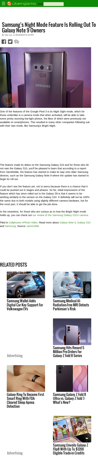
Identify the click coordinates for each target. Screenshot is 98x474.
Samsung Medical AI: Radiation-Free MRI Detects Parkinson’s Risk (71, 304)
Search (40, 3)
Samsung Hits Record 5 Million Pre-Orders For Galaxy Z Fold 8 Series (68, 351)
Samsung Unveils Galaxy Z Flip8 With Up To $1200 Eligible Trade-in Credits (70, 449)
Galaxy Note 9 (68, 222)
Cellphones (15, 222)
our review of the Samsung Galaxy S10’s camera (60, 215)
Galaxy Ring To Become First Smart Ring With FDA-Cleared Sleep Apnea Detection (25, 400)
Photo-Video (31, 222)
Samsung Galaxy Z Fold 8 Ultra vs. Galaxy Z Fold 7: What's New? (69, 398)
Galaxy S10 (83, 222)
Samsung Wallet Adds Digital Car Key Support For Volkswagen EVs (25, 304)
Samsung (10, 226)
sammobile (33, 226)
